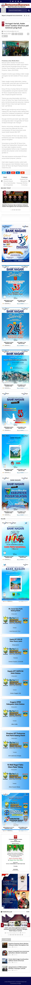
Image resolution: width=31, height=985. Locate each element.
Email (5, 36)
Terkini (6, 939)
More (27, 911)
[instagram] (15, 1)
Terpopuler (7, 912)
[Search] (28, 10)
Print (21, 34)
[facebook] (10, 1)
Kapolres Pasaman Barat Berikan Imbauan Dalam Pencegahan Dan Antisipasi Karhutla (15, 205)
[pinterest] (18, 1)
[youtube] (21, 1)
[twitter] (13, 1)
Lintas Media (7, 981)
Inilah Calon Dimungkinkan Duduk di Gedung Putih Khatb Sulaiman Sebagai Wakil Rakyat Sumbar (15, 929)
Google (19, 983)
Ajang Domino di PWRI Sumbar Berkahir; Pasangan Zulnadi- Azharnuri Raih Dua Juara (18, 968)
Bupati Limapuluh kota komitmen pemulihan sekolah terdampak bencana (19, 952)
